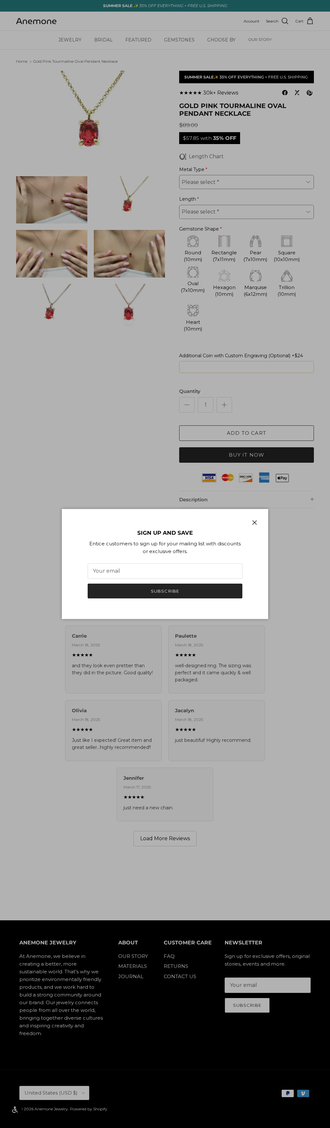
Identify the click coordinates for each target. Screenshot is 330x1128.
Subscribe (165, 591)
